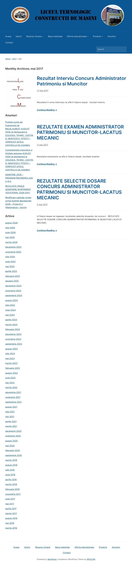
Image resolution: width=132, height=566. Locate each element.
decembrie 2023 (13, 334)
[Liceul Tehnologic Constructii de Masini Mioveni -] (66, 15)
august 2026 (11, 222)
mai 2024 (10, 315)
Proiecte (97, 36)
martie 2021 (11, 426)
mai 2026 (10, 237)
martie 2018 (11, 484)
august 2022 (11, 373)
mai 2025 (10, 266)
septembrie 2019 (13, 455)
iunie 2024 (10, 310)
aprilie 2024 (11, 319)
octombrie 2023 (13, 339)
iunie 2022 (10, 377)
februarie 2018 (12, 489)
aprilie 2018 (11, 479)
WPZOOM (91, 559)
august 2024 (11, 300)
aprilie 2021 (11, 421)
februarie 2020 (12, 450)
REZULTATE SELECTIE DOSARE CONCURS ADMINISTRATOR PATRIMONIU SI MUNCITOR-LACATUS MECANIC (79, 189)
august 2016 (11, 518)
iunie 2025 (10, 261)
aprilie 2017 (10, 508)
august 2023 (11, 348)
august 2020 (11, 440)
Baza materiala (55, 36)
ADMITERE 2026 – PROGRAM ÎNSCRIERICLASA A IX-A (19, 177)
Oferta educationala (76, 36)
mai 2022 (10, 382)
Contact (9, 42)
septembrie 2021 (13, 402)
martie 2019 (11, 460)
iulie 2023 (10, 353)
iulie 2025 (10, 256)
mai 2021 (9, 416)
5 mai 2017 (42, 204)
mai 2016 (9, 523)
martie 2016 (11, 528)
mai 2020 (10, 445)
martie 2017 (11, 513)
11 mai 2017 (42, 145)
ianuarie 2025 (12, 281)
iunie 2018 (10, 474)
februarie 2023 (12, 368)
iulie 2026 (10, 227)
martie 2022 (11, 387)
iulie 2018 (10, 470)
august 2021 (11, 407)
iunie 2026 (10, 232)
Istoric (19, 36)
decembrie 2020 (13, 431)
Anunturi (112, 36)
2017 (14, 59)
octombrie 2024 (13, 290)
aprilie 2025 (11, 271)
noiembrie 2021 (12, 397)
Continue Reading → (47, 110)
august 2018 (11, 465)
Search (123, 49)
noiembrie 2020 (13, 436)
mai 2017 (9, 503)
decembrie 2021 (13, 392)
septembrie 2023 (13, 344)
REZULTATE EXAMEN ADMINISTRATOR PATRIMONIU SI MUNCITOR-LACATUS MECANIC (80, 132)
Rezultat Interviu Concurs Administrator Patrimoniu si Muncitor (81, 81)
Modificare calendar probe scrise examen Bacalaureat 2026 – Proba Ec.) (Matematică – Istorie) (18, 202)
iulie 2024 (10, 305)
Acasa (8, 36)
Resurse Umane (33, 36)
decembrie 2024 (13, 285)
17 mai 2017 (42, 90)
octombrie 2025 (13, 252)
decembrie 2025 (13, 247)
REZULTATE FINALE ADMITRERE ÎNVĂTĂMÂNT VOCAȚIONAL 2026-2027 (18, 189)
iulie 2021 (10, 411)
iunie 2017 (10, 499)
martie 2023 (11, 363)
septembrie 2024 (13, 295)
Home (7, 59)
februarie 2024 (12, 329)
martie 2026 (11, 242)
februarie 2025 (12, 276)
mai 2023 (10, 358)
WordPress (52, 559)
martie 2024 (11, 324)
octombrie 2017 (13, 494)
